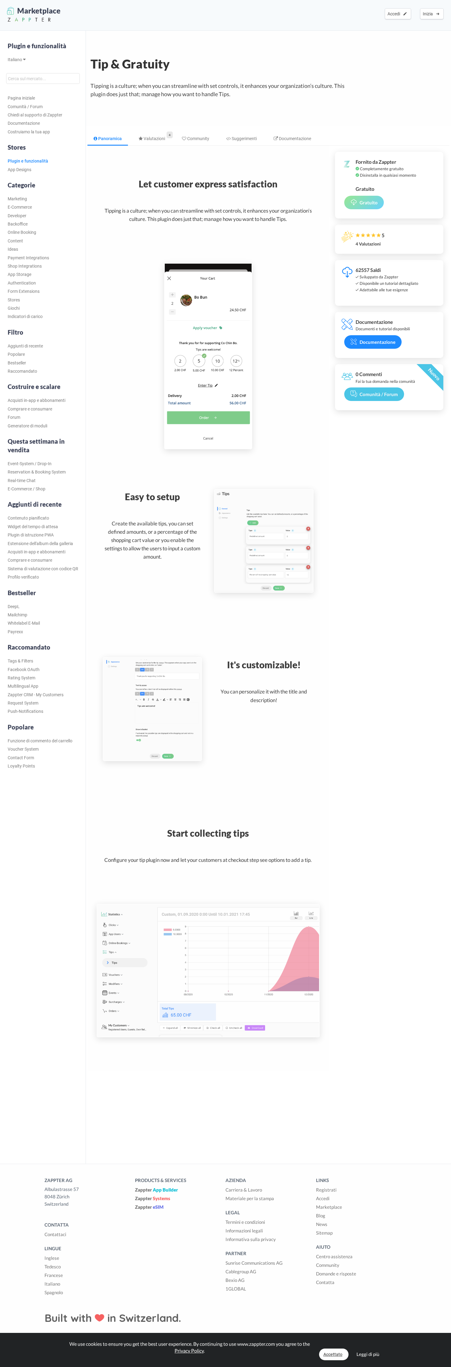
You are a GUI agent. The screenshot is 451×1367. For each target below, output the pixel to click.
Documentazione (24, 123)
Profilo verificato (23, 577)
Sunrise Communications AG (254, 1263)
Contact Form (21, 757)
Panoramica (109, 138)
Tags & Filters (20, 660)
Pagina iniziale (21, 98)
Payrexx (15, 631)
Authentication (22, 283)
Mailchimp (17, 614)
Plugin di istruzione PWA (31, 534)
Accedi (394, 13)
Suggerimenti (244, 138)
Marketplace (329, 1207)
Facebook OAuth (24, 669)
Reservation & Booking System (37, 471)
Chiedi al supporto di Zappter (35, 114)
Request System (23, 703)
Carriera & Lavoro (244, 1189)
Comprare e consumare (30, 409)
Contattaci (55, 1234)
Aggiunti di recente (25, 346)
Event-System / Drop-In (30, 463)
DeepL (14, 606)
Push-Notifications (25, 711)
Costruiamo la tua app (29, 131)
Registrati (326, 1189)
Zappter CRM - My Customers (36, 694)
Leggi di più (368, 1354)
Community (197, 138)
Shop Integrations (25, 266)
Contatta (325, 1282)
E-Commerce (20, 207)
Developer (17, 215)
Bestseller (17, 362)
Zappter (156, 1189)
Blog (320, 1215)
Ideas (13, 249)
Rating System (21, 677)
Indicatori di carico (25, 316)
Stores (14, 299)
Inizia (429, 13)
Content (15, 240)
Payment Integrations (28, 257)
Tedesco (52, 1266)
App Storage (19, 274)
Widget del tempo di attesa (33, 526)
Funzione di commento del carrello (40, 740)
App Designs (19, 169)
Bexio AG (235, 1280)
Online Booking (22, 232)
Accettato (332, 1354)
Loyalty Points (21, 766)
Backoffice (18, 224)
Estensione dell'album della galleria (40, 543)
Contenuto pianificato (28, 518)
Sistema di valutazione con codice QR (43, 568)
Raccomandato (22, 371)
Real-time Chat (22, 480)
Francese (53, 1275)
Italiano (15, 59)
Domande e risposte (336, 1273)
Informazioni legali (244, 1230)
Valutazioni (154, 138)
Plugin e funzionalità (37, 45)
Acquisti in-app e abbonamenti (36, 400)
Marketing (17, 198)
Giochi (14, 308)
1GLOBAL (236, 1288)
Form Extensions (24, 291)
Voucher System (23, 749)
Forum (14, 417)
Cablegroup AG (241, 1271)
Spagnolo (53, 1292)
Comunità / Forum (25, 106)
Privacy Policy (189, 1350)
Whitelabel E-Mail (24, 623)
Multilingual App (23, 686)
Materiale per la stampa (250, 1198)
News (321, 1224)
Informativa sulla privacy (251, 1239)
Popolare (16, 354)
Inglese (51, 1258)
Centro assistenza (334, 1256)
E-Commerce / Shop (26, 488)
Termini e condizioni (245, 1222)
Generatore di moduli (27, 425)
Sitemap (324, 1232)
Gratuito (369, 202)
